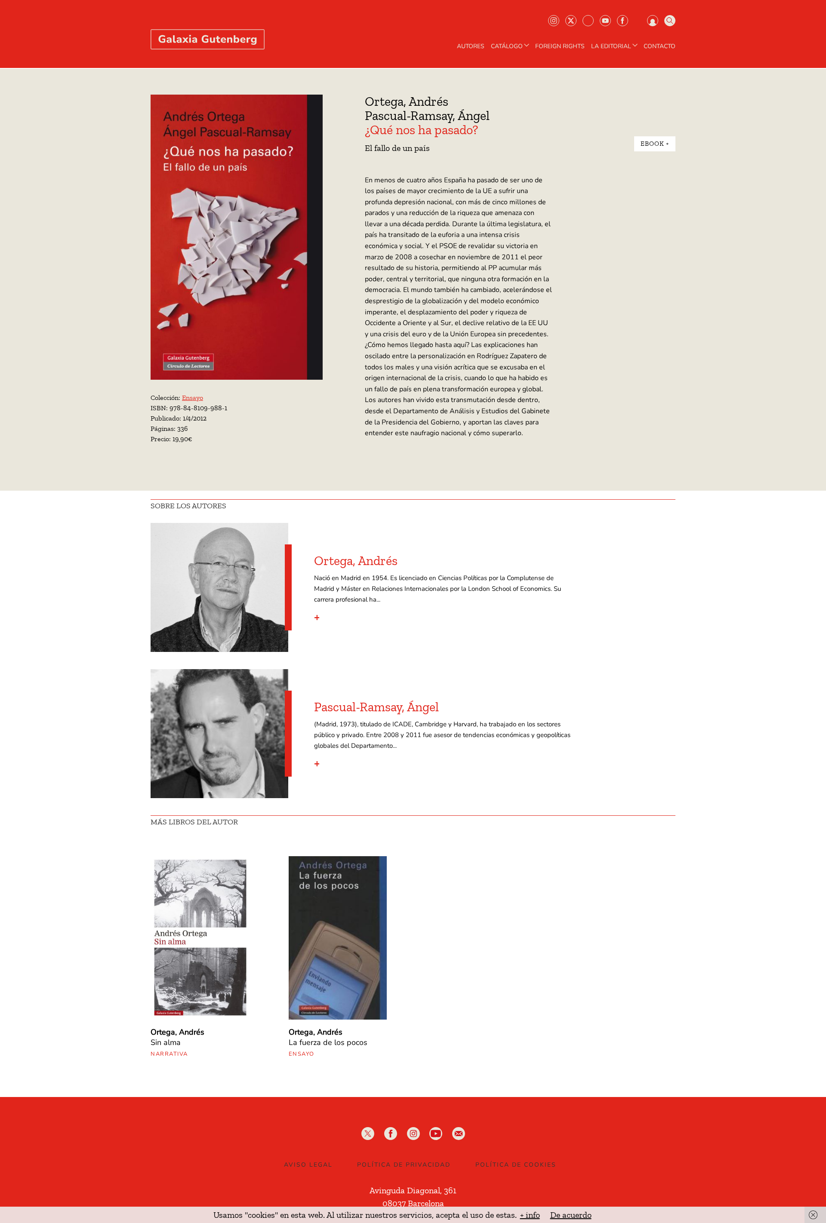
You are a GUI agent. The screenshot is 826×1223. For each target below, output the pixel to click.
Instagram (553, 20)
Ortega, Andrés (406, 101)
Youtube (605, 20)
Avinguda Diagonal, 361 (413, 1190)
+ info (530, 1215)
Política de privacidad (403, 1165)
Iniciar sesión (652, 20)
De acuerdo (571, 1215)
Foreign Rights (560, 46)
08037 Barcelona (413, 1203)
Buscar (669, 20)
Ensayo (192, 397)
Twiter (570, 20)
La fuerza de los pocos (328, 1042)
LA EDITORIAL (611, 46)
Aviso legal (308, 1165)
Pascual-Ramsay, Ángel (427, 115)
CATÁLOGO (507, 46)
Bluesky (588, 20)
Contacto (659, 46)
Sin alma (166, 1042)
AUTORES (470, 46)
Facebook (622, 20)
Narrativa (169, 1054)
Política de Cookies (515, 1165)
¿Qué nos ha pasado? (421, 130)
